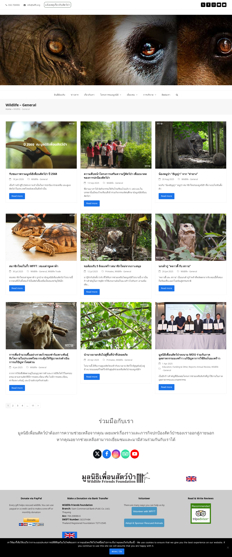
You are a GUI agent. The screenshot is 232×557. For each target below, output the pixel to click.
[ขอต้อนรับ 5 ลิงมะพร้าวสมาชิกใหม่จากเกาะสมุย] (116, 237)
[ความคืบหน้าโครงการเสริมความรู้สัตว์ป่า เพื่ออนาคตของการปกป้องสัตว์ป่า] (116, 144)
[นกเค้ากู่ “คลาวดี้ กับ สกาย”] (190, 237)
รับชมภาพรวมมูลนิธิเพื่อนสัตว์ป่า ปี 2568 (33, 174)
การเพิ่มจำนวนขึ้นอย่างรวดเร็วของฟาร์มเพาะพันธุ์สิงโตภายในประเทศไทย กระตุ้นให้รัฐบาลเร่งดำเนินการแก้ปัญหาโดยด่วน (39, 358)
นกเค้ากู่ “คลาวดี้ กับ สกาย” (175, 266)
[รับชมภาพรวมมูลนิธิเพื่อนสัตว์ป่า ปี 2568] (41, 144)
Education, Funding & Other (175, 366)
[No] (227, 547)
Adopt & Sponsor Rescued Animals (144, 523)
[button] (177, 95)
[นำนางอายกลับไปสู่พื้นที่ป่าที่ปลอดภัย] (116, 325)
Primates (109, 271)
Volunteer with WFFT (144, 511)
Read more (17, 195)
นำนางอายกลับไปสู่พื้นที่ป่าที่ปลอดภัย (106, 354)
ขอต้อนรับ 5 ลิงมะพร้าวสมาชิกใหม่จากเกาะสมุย (112, 266)
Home (8, 109)
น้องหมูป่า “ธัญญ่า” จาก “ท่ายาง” (178, 174)
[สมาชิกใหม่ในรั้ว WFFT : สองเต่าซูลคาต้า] (41, 237)
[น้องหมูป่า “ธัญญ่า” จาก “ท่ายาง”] (190, 144)
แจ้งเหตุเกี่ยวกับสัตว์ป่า (57, 4)
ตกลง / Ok (117, 551)
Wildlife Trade (54, 271)
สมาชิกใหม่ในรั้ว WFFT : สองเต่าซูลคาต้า (33, 266)
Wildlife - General (39, 179)
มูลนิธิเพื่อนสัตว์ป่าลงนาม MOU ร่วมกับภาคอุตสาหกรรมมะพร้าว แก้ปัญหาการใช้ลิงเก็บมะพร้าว (189, 356)
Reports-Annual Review (199, 366)
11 (34, 406)
